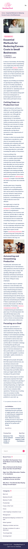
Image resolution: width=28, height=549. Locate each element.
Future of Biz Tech (8, 506)
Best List (5, 494)
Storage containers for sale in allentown (11, 529)
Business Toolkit (7, 500)
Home (3, 13)
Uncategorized (8, 36)
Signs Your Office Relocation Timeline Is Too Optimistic (14, 473)
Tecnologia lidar (7, 533)
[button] (8, 428)
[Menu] (25, 5)
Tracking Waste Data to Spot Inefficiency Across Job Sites (12, 478)
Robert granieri (7, 522)
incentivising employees (15, 231)
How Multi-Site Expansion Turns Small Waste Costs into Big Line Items (12, 461)
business (15, 67)
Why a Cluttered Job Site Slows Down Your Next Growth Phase (12, 467)
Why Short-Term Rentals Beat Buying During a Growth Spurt (14, 483)
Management (6, 514)
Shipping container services (10, 525)
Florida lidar (6, 503)
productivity (7, 208)
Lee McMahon (9, 406)
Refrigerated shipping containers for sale (13, 518)
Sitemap (18, 546)
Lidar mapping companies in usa (12, 512)
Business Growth (7, 497)
